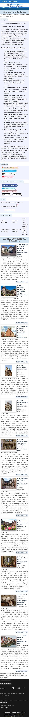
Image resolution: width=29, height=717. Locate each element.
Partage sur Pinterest (10, 191)
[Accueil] (14, 4)
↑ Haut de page (20, 714)
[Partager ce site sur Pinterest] (24, 688)
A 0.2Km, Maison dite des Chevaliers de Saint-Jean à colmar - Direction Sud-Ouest (22, 445)
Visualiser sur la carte (10, 210)
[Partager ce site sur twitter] (13, 688)
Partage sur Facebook (10, 185)
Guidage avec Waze (10, 170)
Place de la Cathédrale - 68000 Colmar (12, 203)
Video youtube (8, 177)
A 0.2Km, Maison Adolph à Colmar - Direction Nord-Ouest (22, 404)
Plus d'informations (21, 282)
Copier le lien (18, 194)
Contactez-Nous (13, 1)
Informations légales (9, 716)
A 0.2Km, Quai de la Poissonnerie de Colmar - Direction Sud (22, 522)
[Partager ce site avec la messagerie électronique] (19, 688)
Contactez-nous (5, 680)
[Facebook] (6, 698)
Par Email (7, 194)
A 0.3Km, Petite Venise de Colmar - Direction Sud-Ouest (22, 639)
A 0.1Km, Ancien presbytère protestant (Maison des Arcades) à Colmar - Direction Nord (22, 332)
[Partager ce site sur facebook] (8, 688)
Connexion (4, 1)
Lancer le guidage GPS (11, 167)
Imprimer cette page (10, 174)
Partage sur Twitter (9, 188)
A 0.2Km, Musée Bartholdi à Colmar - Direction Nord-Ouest (22, 482)
